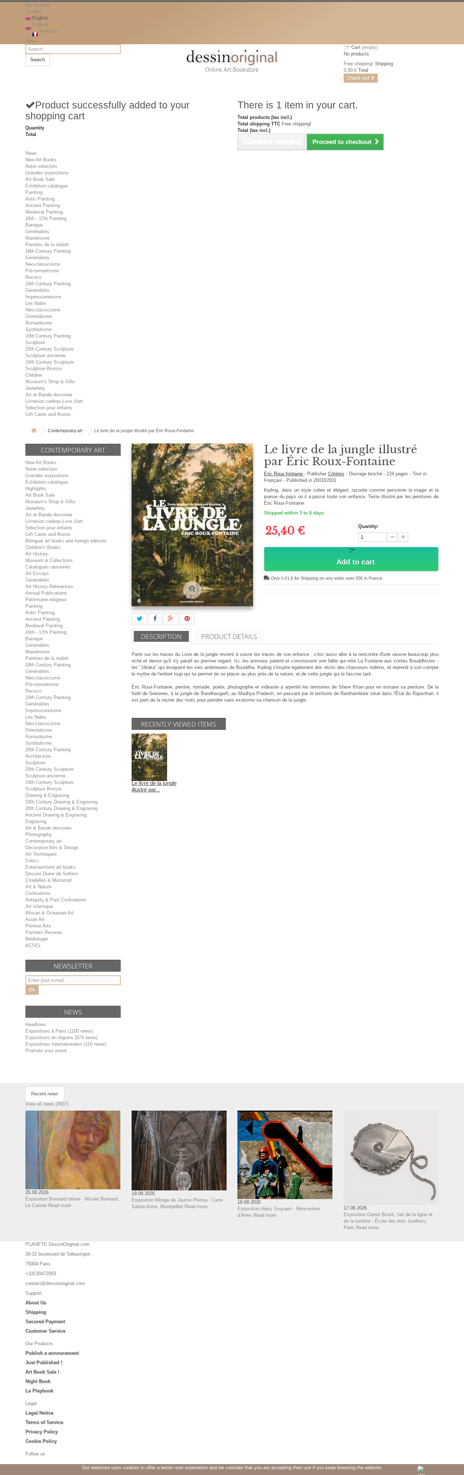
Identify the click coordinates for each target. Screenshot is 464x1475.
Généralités (37, 231)
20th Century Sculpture (49, 349)
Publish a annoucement (52, 1353)
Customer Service (45, 1331)
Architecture (38, 756)
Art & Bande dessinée (48, 828)
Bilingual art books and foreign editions (66, 541)
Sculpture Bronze (43, 368)
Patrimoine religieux (46, 599)
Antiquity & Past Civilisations (56, 899)
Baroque (34, 225)
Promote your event (46, 1050)
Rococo (33, 277)
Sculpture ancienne (45, 355)
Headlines (35, 1024)
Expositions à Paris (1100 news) (59, 1031)
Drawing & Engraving (47, 795)
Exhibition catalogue (46, 186)
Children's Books (43, 547)
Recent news (44, 1093)
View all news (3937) (47, 1104)
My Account (37, 5)
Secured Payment (45, 1321)
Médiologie (36, 939)
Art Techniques (41, 854)
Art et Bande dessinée (48, 394)
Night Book (37, 1381)
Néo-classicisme (42, 264)
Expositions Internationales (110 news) (65, 1044)
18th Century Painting (48, 251)
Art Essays (37, 573)
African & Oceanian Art (49, 913)
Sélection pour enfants (48, 407)
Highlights (35, 488)
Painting (33, 192)
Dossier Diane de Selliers (51, 873)
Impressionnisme (43, 296)
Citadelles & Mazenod (48, 880)
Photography (38, 834)
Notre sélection (41, 166)
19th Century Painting (48, 283)
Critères (336, 473)
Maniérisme (37, 238)
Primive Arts (38, 926)
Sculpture (35, 342)
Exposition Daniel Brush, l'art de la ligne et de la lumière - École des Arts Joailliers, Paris (388, 1221)
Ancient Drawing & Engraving (56, 815)
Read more (59, 1205)
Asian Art (35, 919)
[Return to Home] (34, 430)
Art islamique (39, 906)
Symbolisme (38, 329)
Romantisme (38, 323)
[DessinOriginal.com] (232, 58)
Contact (33, 11)
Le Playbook (39, 1390)
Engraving (35, 821)
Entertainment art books (50, 867)
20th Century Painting (48, 336)
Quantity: (368, 526)
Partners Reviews (43, 932)
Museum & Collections (49, 560)
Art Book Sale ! (42, 1372)
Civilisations (38, 893)
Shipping (35, 1312)
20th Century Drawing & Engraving (61, 808)
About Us (35, 1302)
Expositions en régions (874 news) (61, 1037)
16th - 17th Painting (45, 218)
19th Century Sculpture (49, 362)
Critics (32, 860)
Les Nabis (35, 303)
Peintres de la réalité (47, 244)
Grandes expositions (47, 172)
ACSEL (33, 945)
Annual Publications (46, 593)
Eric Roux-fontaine (284, 473)
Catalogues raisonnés (48, 567)
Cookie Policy (41, 1441)
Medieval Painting (44, 212)
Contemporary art (65, 430)
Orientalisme (38, 316)
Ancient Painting (42, 205)
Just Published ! (43, 1362)
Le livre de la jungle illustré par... (154, 786)
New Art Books (41, 159)
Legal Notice (39, 1413)
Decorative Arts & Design (51, 847)
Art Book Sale (40, 179)
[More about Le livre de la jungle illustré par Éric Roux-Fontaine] (149, 757)
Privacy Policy (41, 1431)
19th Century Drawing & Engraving (61, 802)
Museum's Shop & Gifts (50, 381)
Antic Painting (40, 199)
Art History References (49, 586)
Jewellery (35, 388)
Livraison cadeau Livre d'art (54, 401)
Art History (36, 554)
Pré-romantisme (42, 270)
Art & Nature (38, 886)
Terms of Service (44, 1422)
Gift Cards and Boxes (48, 414)
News (31, 41)
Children (33, 375)
